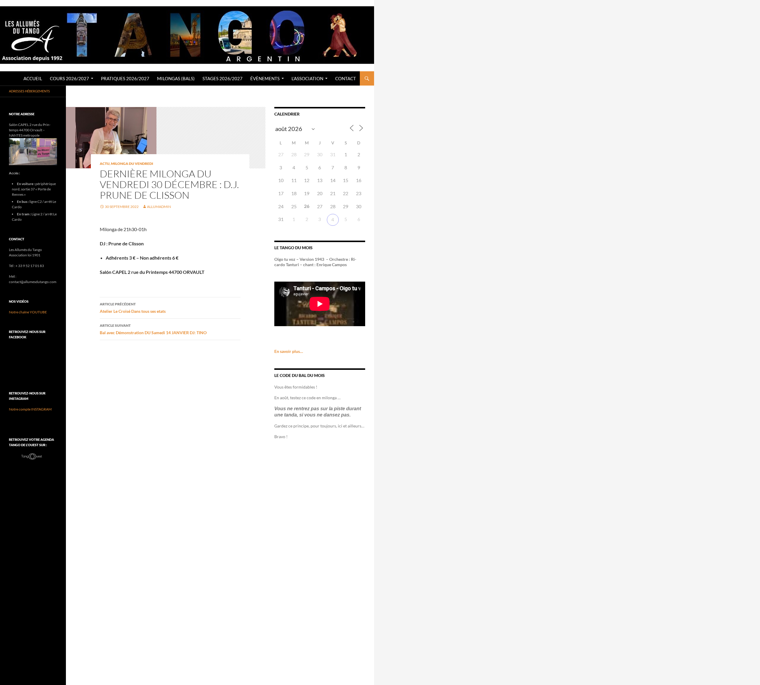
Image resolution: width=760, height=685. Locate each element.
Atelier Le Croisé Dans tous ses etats (133, 308)
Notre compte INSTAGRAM (30, 409)
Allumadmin (159, 206)
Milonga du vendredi (132, 163)
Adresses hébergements (29, 91)
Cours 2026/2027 (69, 78)
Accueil (32, 78)
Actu (105, 163)
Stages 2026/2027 (222, 78)
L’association (307, 78)
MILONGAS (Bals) (176, 78)
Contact (345, 78)
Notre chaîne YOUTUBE (28, 312)
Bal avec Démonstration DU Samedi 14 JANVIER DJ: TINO (153, 329)
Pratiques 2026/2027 (125, 78)
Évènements (265, 78)
